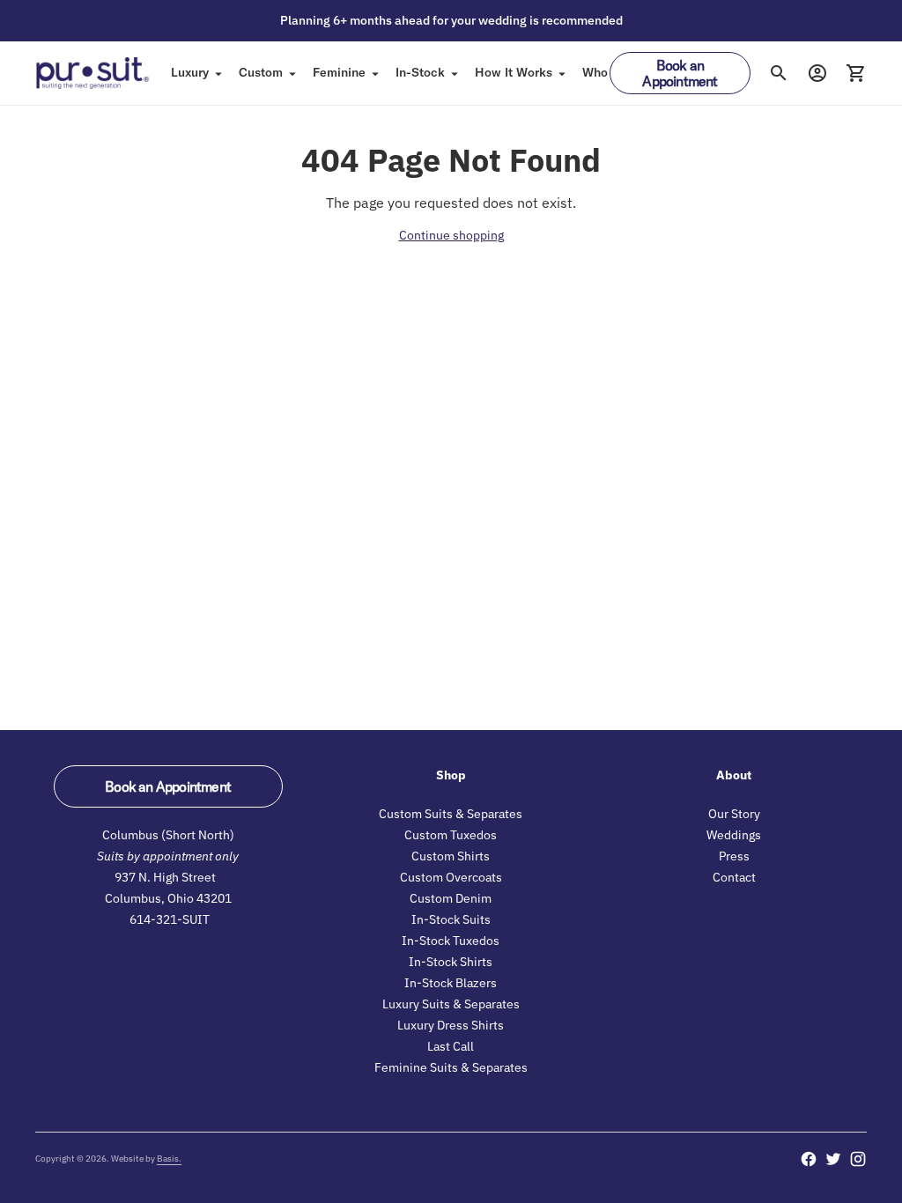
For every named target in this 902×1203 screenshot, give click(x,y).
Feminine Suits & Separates (451, 1067)
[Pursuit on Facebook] (808, 1159)
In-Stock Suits (451, 919)
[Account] (817, 73)
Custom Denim (451, 898)
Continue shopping (451, 235)
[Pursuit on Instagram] (858, 1159)
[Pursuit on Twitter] (833, 1159)
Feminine (339, 72)
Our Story (734, 814)
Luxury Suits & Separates (451, 1004)
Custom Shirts (450, 856)
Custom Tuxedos (450, 835)
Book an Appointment (679, 73)
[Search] (778, 73)
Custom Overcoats (451, 877)
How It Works (513, 72)
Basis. (169, 1158)
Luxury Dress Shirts (450, 1025)
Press (734, 856)
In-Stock (420, 72)
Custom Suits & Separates (450, 814)
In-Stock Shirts (450, 962)
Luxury (190, 72)
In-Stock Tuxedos (450, 940)
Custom (261, 72)
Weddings (733, 835)
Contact (734, 877)
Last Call (450, 1046)
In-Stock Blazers (450, 983)
